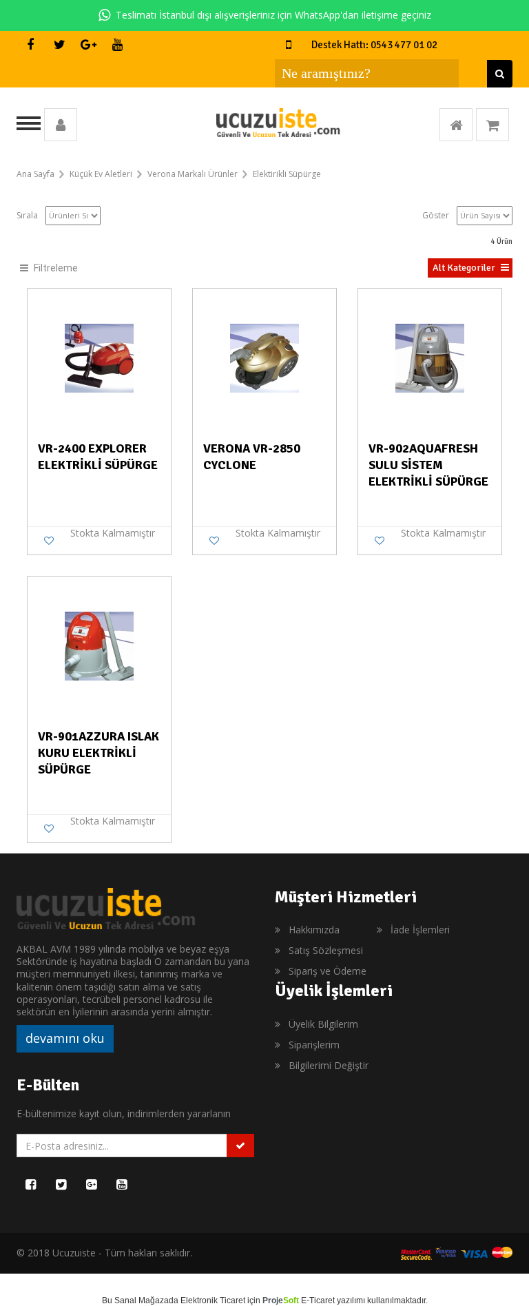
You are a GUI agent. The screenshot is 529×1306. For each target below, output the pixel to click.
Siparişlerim (314, 1044)
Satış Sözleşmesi (326, 950)
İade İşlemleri (420, 929)
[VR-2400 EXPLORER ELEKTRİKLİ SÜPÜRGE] (99, 357)
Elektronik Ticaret (212, 1300)
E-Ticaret (318, 1300)
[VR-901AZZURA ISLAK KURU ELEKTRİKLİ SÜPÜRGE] (99, 645)
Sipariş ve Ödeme (327, 970)
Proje (280, 1300)
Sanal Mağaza (141, 1300)
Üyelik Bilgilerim (323, 1023)
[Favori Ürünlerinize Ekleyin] (49, 540)
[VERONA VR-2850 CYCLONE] (264, 357)
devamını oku (65, 1038)
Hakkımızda (314, 929)
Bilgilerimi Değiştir (329, 1065)
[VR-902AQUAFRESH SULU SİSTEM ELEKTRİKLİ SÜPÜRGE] (429, 357)
